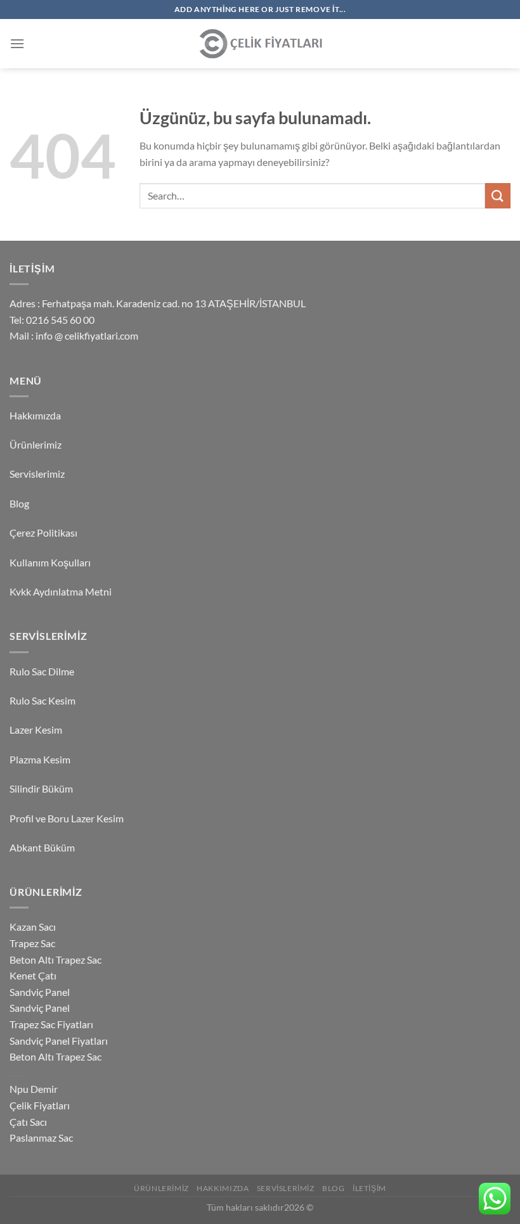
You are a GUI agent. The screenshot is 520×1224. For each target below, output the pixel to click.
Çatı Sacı (28, 1122)
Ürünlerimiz (36, 444)
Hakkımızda (35, 415)
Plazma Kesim (40, 759)
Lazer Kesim (36, 730)
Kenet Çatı (33, 975)
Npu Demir (34, 1089)
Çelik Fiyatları (40, 1105)
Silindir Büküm (41, 788)
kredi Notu (18, 1075)
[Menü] (17, 43)
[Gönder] (497, 195)
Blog (19, 503)
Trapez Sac (32, 943)
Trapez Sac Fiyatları (51, 1024)
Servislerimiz (37, 474)
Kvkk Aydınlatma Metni (61, 591)
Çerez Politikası (43, 532)
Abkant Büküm (42, 847)
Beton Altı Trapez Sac (55, 959)
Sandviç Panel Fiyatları (59, 1041)
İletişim (369, 1188)
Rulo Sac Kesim (42, 700)
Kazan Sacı (33, 927)
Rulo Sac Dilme (42, 671)
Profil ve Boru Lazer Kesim (67, 818)
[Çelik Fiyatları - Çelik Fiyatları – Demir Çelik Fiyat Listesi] (260, 44)
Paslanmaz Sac (41, 1138)
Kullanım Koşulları (50, 562)
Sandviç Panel (40, 992)
